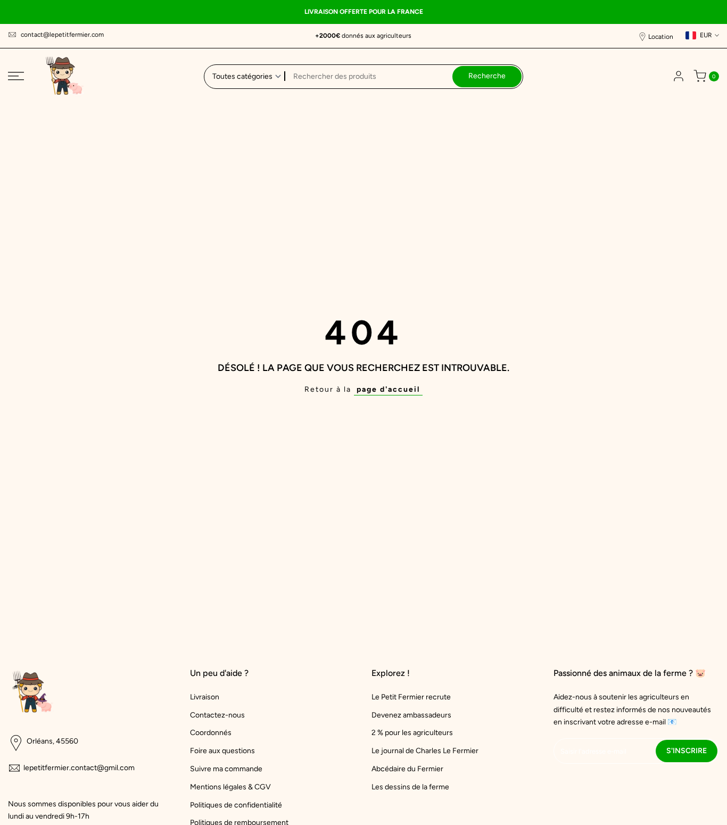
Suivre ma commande (226, 768)
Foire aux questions (222, 750)
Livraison (204, 697)
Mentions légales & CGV (230, 786)
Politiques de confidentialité (236, 805)
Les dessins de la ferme (410, 786)
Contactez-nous (217, 715)
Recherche (487, 75)
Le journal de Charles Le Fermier (424, 750)
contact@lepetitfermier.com (62, 34)
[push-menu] (16, 76)
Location (660, 36)
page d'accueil (388, 389)
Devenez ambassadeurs (411, 715)
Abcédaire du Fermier (407, 768)
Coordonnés (211, 732)
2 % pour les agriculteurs (412, 732)
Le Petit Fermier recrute (411, 697)
